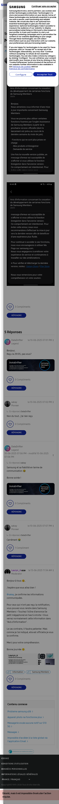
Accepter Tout (44, 75)
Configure (20, 75)
